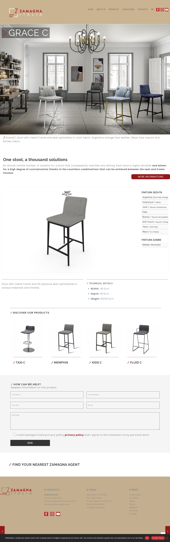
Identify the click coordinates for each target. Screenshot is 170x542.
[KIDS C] (167, 531)
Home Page (135, 495)
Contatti (133, 514)
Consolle (133, 511)
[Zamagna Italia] (24, 12)
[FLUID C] (2, 531)
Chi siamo (134, 498)
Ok (147, 538)
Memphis (61, 362)
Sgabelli (133, 507)
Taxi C (20, 362)
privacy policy (74, 435)
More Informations (150, 176)
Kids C (97, 362)
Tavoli (132, 504)
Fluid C (136, 362)
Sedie (132, 501)
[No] (166, 538)
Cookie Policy (158, 538)
